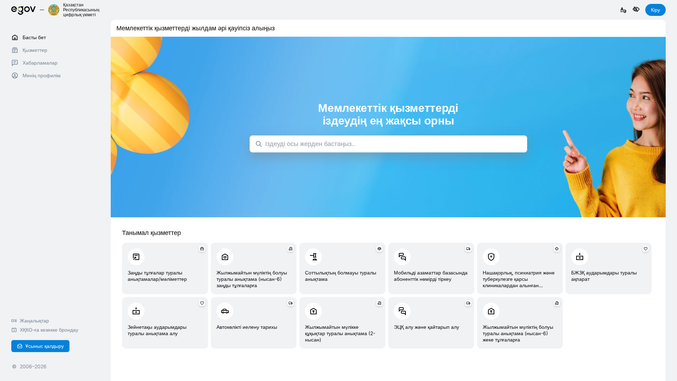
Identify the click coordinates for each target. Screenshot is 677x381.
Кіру (655, 10)
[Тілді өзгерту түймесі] (623, 10)
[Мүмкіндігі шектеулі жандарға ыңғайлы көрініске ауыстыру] (636, 10)
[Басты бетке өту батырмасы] (23, 10)
